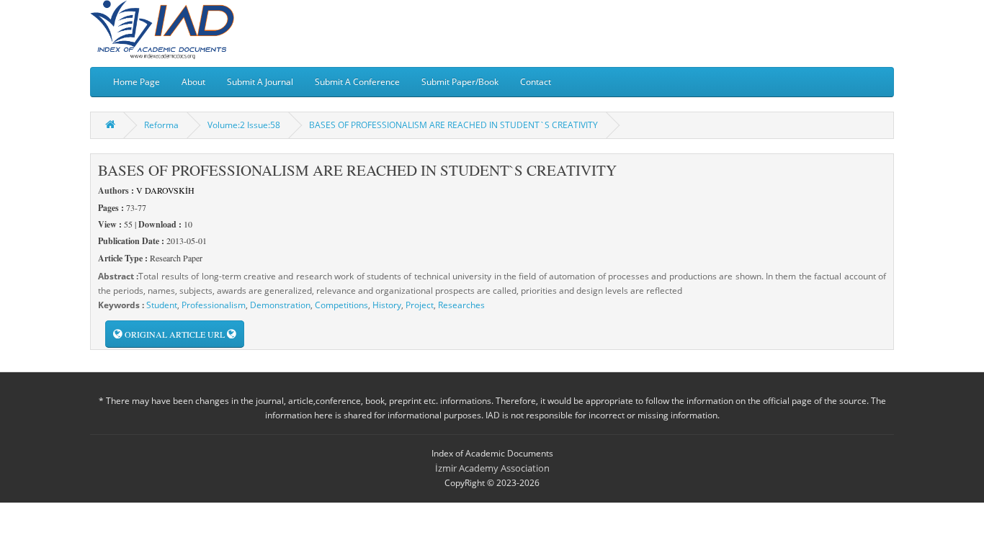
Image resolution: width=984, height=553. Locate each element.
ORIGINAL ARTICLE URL (174, 334)
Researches (461, 305)
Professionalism (214, 305)
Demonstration (280, 305)
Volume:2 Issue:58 (243, 125)
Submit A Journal (260, 82)
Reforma (161, 125)
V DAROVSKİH (165, 190)
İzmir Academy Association (492, 468)
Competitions (341, 305)
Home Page (136, 82)
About (193, 82)
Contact (535, 82)
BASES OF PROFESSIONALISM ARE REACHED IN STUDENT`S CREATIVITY (453, 125)
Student (161, 305)
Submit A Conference (357, 82)
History (386, 305)
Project (420, 305)
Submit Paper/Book (459, 82)
